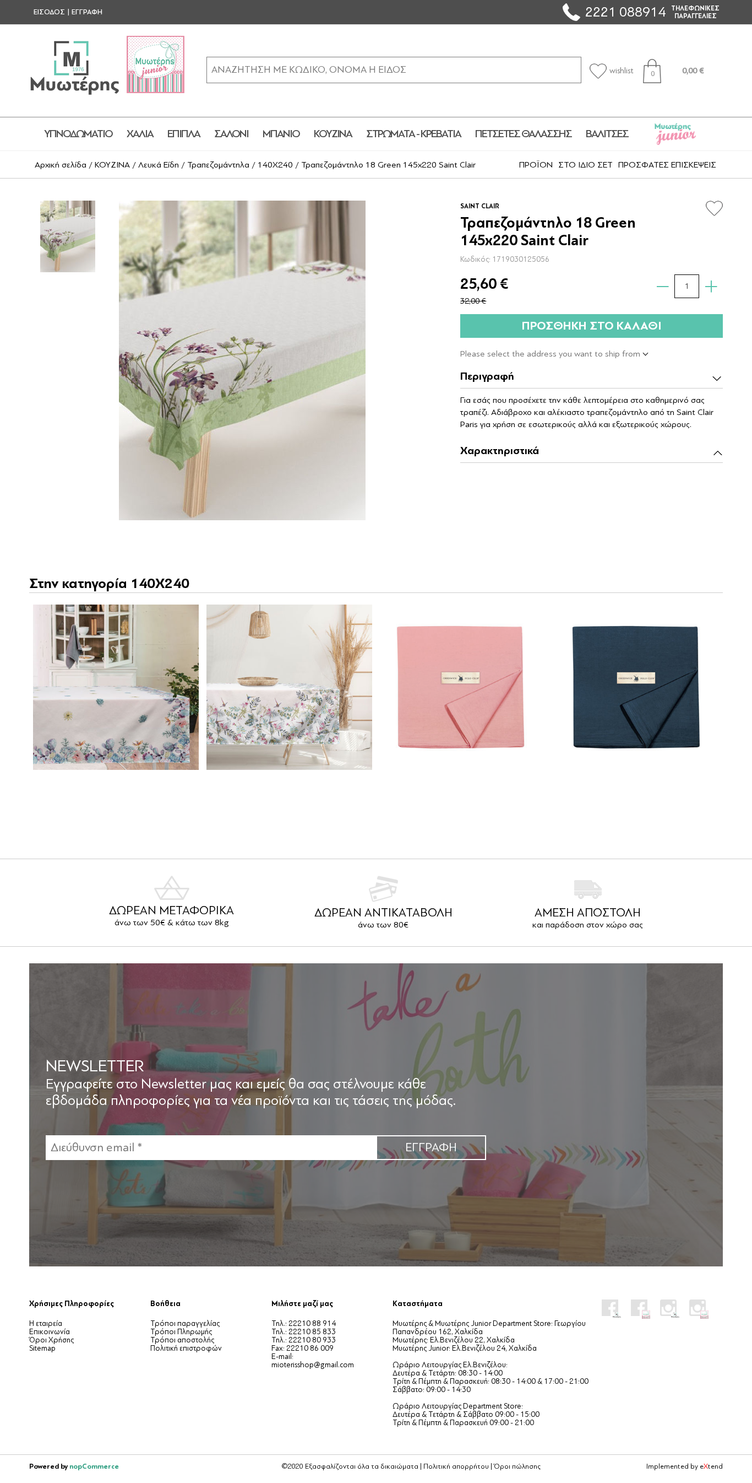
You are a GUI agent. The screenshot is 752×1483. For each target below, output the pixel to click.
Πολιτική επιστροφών (186, 1348)
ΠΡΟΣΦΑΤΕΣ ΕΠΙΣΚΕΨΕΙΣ (667, 165)
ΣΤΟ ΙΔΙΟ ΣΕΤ (585, 165)
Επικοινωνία (49, 1332)
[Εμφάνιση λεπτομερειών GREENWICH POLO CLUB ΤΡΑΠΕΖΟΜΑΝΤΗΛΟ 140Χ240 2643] (635, 687)
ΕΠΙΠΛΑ (183, 133)
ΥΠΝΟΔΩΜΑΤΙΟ (78, 133)
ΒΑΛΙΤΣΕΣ (607, 133)
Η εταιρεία (45, 1323)
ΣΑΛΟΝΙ (231, 133)
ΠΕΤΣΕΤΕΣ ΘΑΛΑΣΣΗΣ (523, 133)
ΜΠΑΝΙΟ (281, 133)
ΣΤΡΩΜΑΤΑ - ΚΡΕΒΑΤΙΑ (413, 133)
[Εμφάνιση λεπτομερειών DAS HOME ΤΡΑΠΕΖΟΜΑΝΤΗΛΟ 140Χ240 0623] (289, 687)
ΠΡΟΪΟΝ (536, 165)
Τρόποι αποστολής (182, 1340)
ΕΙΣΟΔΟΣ (49, 12)
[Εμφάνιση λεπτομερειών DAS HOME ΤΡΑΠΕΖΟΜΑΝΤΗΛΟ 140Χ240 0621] (115, 687)
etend (711, 1466)
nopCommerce (94, 1466)
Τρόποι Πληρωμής (181, 1332)
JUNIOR (675, 134)
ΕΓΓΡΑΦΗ (87, 12)
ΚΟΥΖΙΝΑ (333, 133)
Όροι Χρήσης (51, 1340)
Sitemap (42, 1348)
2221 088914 (625, 12)
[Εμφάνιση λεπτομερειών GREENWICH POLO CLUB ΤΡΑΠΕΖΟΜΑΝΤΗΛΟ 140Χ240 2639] (462, 687)
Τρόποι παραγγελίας (185, 1323)
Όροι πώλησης (517, 1466)
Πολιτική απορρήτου (456, 1466)
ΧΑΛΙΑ (140, 133)
